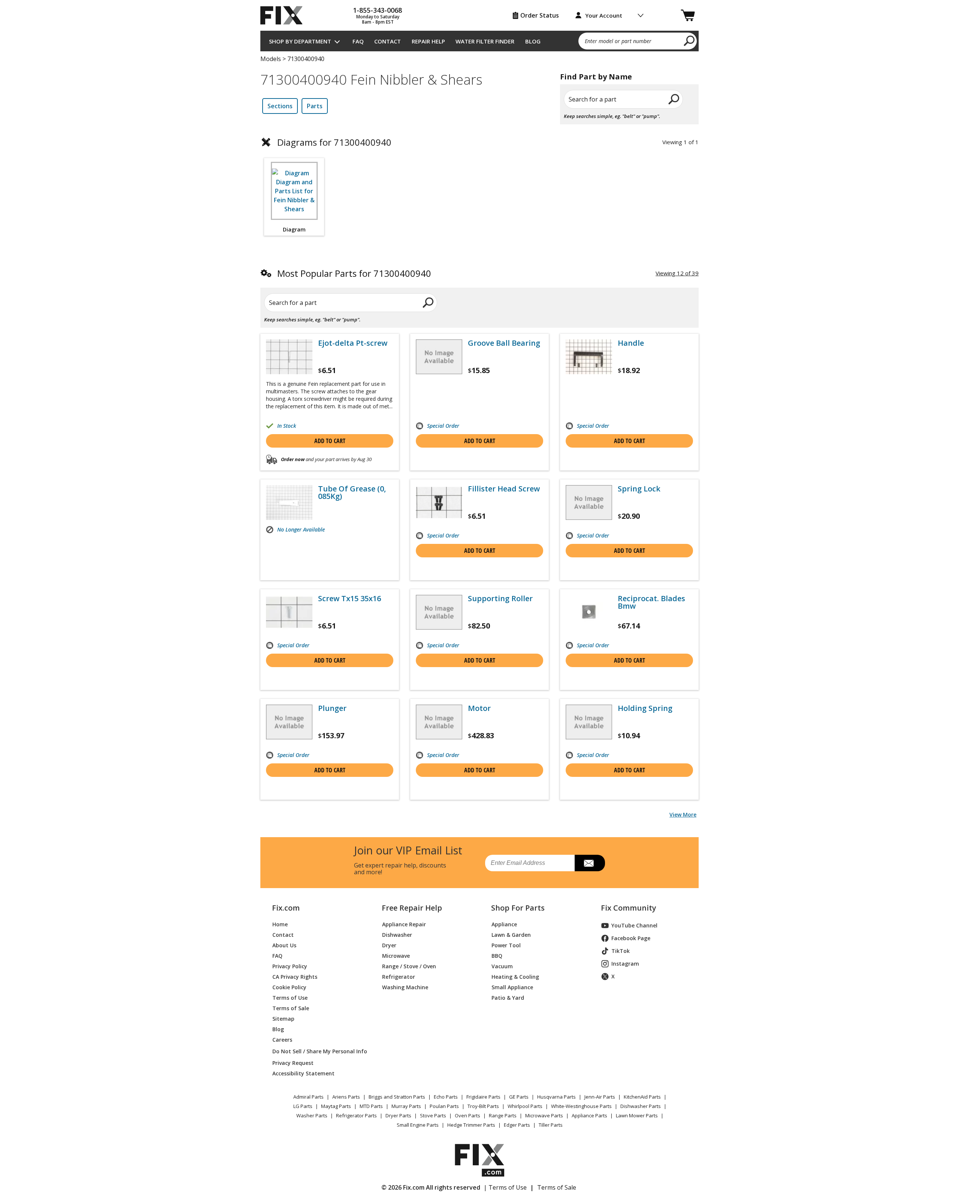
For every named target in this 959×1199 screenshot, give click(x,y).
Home (280, 924)
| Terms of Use (505, 1187)
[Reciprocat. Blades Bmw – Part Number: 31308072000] (589, 612)
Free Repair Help (412, 908)
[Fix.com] (284, 15)
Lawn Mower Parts (637, 1115)
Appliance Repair (404, 924)
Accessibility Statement (303, 1073)
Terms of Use (290, 997)
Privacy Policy (289, 966)
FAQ (358, 41)
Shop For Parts (518, 908)
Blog (533, 41)
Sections (280, 106)
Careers (282, 1039)
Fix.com (286, 908)
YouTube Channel (634, 925)
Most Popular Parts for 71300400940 (354, 273)
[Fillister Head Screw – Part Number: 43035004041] (439, 502)
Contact (387, 41)
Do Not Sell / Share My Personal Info (316, 1051)
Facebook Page (630, 938)
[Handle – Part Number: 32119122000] (589, 356)
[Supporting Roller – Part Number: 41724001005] (439, 612)
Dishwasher (397, 934)
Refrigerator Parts (356, 1115)
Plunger (332, 708)
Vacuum (502, 966)
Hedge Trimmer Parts (471, 1124)
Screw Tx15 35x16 (349, 598)
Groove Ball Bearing (504, 343)
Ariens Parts (346, 1096)
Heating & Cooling (515, 976)
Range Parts (503, 1115)
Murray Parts (406, 1106)
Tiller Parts (551, 1124)
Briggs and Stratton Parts (397, 1096)
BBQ (496, 955)
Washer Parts (311, 1115)
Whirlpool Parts (525, 1106)
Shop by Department (300, 41)
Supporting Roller (500, 598)
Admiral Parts (308, 1096)
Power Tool (506, 945)
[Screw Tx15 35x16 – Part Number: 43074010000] (289, 612)
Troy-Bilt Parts (483, 1106)
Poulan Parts (444, 1106)
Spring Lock (639, 489)
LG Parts (302, 1106)
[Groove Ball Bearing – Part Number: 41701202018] (439, 356)
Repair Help (428, 41)
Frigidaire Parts (483, 1096)
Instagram (625, 963)
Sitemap (283, 1018)
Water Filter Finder (485, 41)
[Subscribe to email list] (590, 863)
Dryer (389, 945)
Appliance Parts (589, 1115)
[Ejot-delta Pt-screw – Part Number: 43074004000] (289, 356)
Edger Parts (517, 1124)
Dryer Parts (398, 1115)
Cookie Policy (289, 987)
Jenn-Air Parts (599, 1096)
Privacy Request (293, 1062)
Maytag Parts (336, 1106)
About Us (284, 945)
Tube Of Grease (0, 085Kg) (352, 492)
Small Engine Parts (418, 1124)
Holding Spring (645, 708)
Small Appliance (512, 987)
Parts (315, 106)
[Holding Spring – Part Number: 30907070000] (589, 722)
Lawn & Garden (511, 934)
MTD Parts (371, 1106)
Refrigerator (398, 976)
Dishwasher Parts (640, 1106)
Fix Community (628, 908)
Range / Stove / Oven (409, 966)
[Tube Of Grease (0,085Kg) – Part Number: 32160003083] (289, 502)
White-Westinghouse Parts (581, 1106)
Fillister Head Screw (504, 489)
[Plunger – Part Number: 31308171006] (289, 722)
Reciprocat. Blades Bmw (651, 602)
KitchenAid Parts (642, 1096)
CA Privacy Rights (294, 976)
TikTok (620, 950)
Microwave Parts (544, 1115)
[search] (689, 40)
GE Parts (519, 1096)
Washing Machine (405, 987)
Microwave (396, 955)
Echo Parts (446, 1096)
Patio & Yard (507, 997)
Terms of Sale (290, 1008)
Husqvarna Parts (556, 1096)
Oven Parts (467, 1115)
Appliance (504, 924)
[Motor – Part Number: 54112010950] (439, 722)
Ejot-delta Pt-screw (352, 343)
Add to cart (329, 441)
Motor (479, 708)
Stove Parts (433, 1115)
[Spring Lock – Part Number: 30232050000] (589, 502)
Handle (631, 343)
